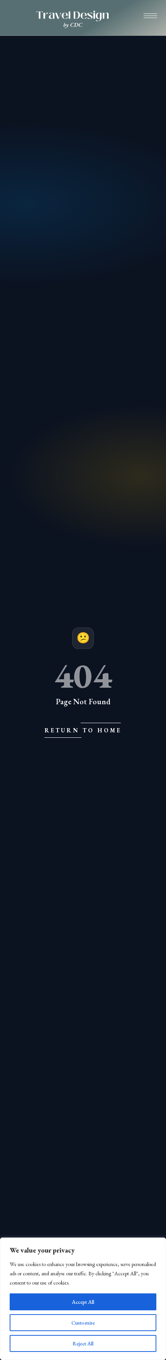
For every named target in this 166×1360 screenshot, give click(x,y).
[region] (83, 1299)
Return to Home (83, 730)
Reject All (83, 1343)
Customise (83, 1322)
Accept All (83, 1301)
